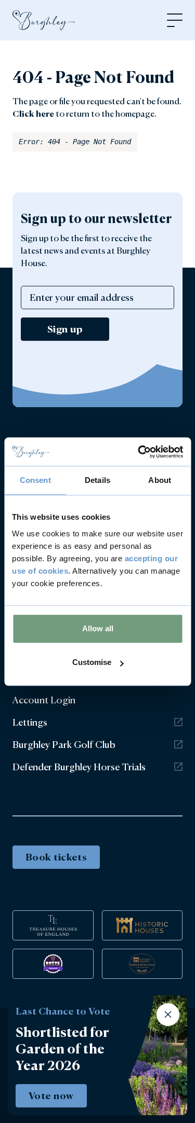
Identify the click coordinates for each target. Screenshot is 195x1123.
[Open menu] (175, 20)
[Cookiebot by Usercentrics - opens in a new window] (139, 452)
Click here (33, 113)
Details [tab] (97, 480)
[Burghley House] (43, 20)
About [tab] (159, 480)
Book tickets (56, 857)
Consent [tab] (35, 480)
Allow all (97, 628)
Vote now (51, 1095)
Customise (91, 662)
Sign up (65, 329)
